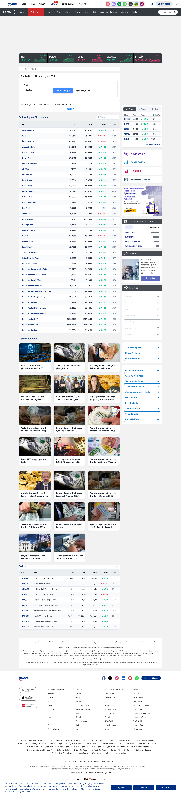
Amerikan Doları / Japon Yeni (44, 594)
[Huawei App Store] (28, 705)
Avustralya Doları (29, 147)
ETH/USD (25, 627)
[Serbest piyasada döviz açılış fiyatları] (69, 511)
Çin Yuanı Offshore (29, 163)
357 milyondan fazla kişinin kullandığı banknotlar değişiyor (102, 367)
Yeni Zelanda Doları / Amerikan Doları (47, 611)
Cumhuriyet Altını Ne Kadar (138, 392)
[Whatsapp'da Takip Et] (137, 678)
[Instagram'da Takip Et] (117, 678)
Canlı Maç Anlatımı (83, 709)
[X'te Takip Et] (110, 678)
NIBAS (126, 124)
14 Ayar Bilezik (63, 747)
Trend (50, 713)
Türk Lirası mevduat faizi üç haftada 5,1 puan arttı (44, 740)
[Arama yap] (152, 4)
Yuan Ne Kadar (132, 413)
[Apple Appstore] (28, 698)
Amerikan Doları (28, 130)
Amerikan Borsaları (108, 12)
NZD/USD (25, 611)
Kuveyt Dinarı (27, 219)
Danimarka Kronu (29, 202)
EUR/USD (25, 584)
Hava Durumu (110, 725)
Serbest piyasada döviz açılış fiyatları (69, 525)
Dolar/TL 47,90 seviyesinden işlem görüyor (69, 367)
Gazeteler (80, 713)
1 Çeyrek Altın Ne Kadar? (115, 747)
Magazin (51, 709)
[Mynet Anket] (108, 4)
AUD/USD (25, 605)
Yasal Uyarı (106, 761)
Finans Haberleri (109, 743)
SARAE (126, 139)
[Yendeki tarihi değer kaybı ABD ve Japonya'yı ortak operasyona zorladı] (35, 384)
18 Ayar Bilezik (79, 747)
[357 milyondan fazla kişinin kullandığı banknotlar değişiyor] (104, 352)
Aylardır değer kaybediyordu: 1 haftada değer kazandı (103, 525)
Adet (26, 85)
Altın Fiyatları (110, 709)
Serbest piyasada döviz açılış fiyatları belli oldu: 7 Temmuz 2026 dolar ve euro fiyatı (103, 460)
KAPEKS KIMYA (130, 232)
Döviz (50, 12)
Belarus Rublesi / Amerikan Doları (46, 621)
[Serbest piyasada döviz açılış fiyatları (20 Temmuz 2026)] (104, 415)
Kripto (77, 12)
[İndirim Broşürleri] (113, 4)
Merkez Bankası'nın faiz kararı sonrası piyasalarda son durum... (69, 557)
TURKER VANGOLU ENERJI (133, 246)
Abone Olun (150, 278)
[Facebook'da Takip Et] (104, 678)
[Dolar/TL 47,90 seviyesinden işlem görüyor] (69, 352)
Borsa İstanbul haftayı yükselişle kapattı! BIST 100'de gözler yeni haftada (33, 367)
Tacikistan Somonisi (30, 252)
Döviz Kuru (96, 753)
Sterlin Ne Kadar (132, 408)
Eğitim (50, 717)
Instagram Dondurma (142, 713)
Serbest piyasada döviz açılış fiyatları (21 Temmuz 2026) (69, 429)
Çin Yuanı (26, 169)
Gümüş (68, 12)
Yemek (50, 701)
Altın (59, 12)
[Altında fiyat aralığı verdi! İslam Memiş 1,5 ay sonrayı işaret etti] (35, 480)
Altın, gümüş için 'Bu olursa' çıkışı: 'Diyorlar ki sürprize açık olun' (102, 398)
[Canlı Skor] (119, 4)
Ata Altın (154, 743)
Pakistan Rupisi (28, 230)
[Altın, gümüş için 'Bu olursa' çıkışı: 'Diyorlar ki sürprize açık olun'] (104, 384)
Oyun (135, 689)
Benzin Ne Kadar (132, 353)
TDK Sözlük (138, 721)
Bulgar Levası (27, 191)
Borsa (21, 12)
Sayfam (135, 12)
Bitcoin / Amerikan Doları (43, 616)
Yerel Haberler (53, 729)
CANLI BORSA (138, 162)
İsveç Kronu (27, 180)
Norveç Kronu (27, 225)
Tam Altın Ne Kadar (134, 381)
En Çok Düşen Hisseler (120, 750)
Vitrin (78, 701)
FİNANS (7, 11)
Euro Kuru (109, 717)
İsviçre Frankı (27, 158)
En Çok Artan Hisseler (142, 750)
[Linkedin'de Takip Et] (123, 678)
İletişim (67, 761)
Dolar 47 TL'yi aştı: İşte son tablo (33, 460)
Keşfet (107, 729)
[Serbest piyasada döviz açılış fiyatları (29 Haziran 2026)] (35, 511)
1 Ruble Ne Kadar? (99, 750)
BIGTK (126, 129)
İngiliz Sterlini (28, 141)
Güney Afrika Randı (30, 263)
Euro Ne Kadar (132, 403)
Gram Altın (142, 743)
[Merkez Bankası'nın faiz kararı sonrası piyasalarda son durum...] (69, 543)
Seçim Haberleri (82, 705)
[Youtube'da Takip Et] (130, 678)
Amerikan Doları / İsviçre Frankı (45, 600)
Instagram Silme (139, 717)
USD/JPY (25, 594)
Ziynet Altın (48, 747)
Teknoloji (80, 689)
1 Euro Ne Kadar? (81, 750)
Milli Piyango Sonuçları (142, 705)
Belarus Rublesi (28, 197)
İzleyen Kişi (152, 227)
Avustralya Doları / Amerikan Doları (46, 605)
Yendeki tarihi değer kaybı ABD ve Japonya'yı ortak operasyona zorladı (33, 398)
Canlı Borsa (109, 693)
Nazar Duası (138, 729)
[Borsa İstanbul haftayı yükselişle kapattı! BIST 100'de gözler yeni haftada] (35, 352)
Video (50, 725)
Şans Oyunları (81, 721)
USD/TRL (25, 578)
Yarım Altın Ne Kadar (134, 386)
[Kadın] (142, 4)
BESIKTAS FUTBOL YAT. (132, 241)
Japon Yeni (26, 214)
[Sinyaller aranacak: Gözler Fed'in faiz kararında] (35, 543)
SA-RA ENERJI (129, 237)
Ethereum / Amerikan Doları (44, 627)
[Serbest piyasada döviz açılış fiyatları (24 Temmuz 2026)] (35, 415)
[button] (4, 4)
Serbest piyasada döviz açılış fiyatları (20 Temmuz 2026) (103, 429)
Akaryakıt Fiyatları (133, 347)
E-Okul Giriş (138, 709)
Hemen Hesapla (63, 90)
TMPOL (127, 134)
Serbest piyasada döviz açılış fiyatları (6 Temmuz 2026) (69, 494)
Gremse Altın (34, 747)
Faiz (95, 12)
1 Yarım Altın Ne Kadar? (139, 747)
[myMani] (53, 4)
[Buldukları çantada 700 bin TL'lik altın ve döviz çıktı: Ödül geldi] (69, 384)
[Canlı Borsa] (130, 4)
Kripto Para (109, 705)
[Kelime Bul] (125, 4)
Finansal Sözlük (111, 697)
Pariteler (23, 566)
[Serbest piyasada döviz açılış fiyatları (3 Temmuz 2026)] (104, 480)
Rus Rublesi (27, 175)
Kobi (78, 725)
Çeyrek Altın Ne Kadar (135, 370)
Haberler (51, 693)
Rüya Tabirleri (110, 721)
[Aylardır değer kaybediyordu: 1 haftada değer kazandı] (104, 511)
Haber (86, 12)
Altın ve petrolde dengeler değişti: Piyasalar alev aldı (68, 460)
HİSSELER (136, 171)
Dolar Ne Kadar (132, 397)
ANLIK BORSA (138, 153)
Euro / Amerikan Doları (42, 584)
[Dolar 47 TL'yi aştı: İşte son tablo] (35, 446)
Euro (24, 136)
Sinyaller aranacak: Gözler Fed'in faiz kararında (33, 557)
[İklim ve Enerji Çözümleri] (136, 4)
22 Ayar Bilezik (95, 747)
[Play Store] (28, 690)
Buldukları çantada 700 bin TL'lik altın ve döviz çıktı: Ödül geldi (68, 398)
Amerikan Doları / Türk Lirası (44, 578)
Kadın (50, 705)
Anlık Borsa (36, 12)
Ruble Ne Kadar (132, 419)
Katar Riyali (27, 236)
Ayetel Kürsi (138, 725)
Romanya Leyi (27, 241)
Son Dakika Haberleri (56, 689)
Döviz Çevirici (134, 288)
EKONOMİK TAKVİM (140, 179)
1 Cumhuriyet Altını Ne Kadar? (39, 750)
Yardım (75, 761)
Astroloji (79, 697)
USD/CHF (25, 600)
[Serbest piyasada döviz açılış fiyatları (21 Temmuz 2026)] (69, 415)
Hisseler (108, 701)
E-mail (78, 717)
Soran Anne (138, 697)
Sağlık (78, 693)
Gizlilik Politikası (93, 761)
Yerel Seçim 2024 (127, 743)
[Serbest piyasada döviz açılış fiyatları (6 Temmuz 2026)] (69, 480)
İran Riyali (26, 208)
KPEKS (127, 119)
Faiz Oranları (121, 753)
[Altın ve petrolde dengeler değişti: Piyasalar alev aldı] (69, 446)
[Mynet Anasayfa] (12, 3)
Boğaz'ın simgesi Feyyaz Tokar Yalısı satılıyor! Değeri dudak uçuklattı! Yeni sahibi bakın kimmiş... (59, 743)
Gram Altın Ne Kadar (134, 375)
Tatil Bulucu (138, 701)
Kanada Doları (28, 152)
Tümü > (117, 566)
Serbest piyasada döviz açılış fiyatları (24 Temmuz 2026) (34, 429)
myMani (124, 12)
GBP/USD (25, 589)
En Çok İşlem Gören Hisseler (63, 753)
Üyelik (82, 761)
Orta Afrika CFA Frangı (31, 258)
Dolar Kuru (109, 713)
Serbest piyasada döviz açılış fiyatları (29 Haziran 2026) (34, 525)
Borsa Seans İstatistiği (114, 689)
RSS (113, 761)
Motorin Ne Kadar (133, 358)
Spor (49, 721)
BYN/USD (25, 621)
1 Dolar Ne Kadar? (63, 750)
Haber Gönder (152, 678)
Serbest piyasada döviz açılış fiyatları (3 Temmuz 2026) (103, 494)
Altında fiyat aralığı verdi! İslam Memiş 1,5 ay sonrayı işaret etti (33, 494)
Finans (50, 697)
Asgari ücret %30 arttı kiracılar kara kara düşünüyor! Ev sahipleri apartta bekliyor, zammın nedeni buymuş (111, 740)
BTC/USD (25, 616)
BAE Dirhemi (27, 186)
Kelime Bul (137, 693)
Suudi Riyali (27, 247)
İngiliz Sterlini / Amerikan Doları (45, 589)
